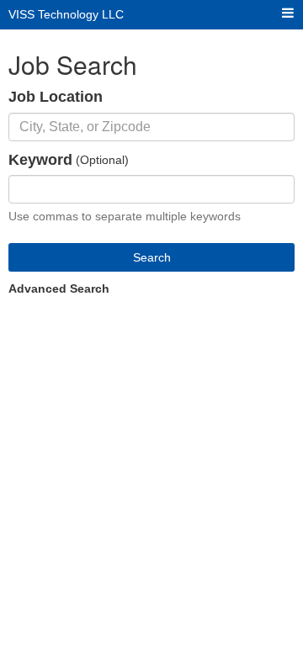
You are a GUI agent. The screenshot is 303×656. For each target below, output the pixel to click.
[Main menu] (288, 13)
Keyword (40, 159)
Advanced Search (58, 288)
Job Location (55, 96)
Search (152, 257)
